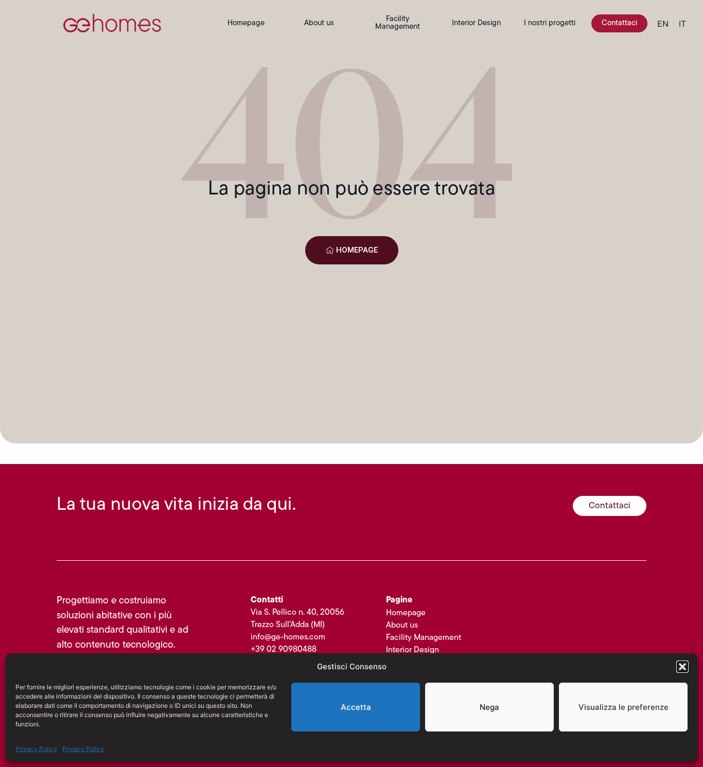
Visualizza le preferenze (623, 707)
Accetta (356, 707)
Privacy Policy (36, 749)
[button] (682, 667)
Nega (489, 707)
